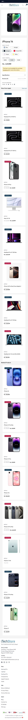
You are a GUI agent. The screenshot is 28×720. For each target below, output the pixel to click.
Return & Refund (5, 688)
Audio (2, 681)
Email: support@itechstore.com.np (10, 659)
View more (24, 88)
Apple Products (5, 679)
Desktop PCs (4, 674)
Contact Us (4, 702)
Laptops (3, 671)
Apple (5, 114)
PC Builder (4, 704)
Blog (2, 699)
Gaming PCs (4, 669)
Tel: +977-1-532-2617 (6, 657)
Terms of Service (5, 693)
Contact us (6, 70)
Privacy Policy (4, 690)
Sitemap (3, 707)
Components (4, 676)
